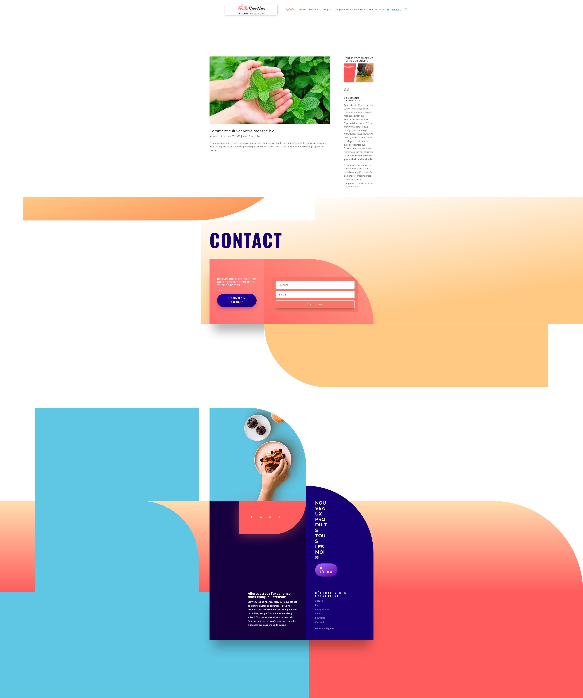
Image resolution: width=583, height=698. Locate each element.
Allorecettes (219, 136)
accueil (319, 600)
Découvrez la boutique (237, 300)
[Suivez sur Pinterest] (270, 517)
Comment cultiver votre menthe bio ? (243, 131)
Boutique (313, 9)
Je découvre (326, 570)
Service (319, 613)
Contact (319, 622)
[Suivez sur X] (261, 517)
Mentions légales (324, 628)
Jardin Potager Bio (252, 136)
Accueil (302, 9)
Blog (326, 9)
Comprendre (322, 609)
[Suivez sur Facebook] (252, 517)
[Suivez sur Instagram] (279, 517)
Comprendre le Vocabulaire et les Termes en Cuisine (360, 9)
